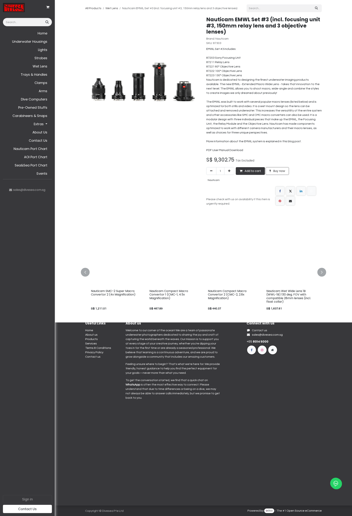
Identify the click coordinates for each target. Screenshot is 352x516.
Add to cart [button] (252, 171)
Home (89, 330)
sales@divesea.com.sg (267, 334)
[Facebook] (280, 191)
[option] (203, 272)
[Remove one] (211, 171)
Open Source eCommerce (304, 510)
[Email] (290, 201)
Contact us (92, 356)
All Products (93, 8)
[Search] (47, 22)
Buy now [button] (278, 171)
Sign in (27, 499)
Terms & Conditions (98, 347)
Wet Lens (111, 8)
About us (91, 334)
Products (91, 339)
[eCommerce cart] (47, 7)
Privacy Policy (94, 352)
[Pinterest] (280, 201)
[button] (87, 272)
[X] (290, 191)
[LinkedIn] (301, 191)
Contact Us (27, 509)
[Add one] (229, 171)
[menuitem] (27, 33)
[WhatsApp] (311, 191)
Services (91, 343)
